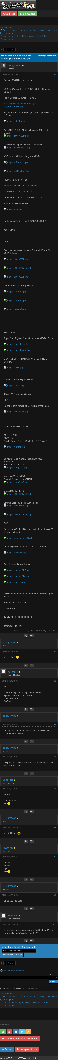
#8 (55, 857)
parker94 (13, 672)
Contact (8, 1049)
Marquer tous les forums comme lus (21, 1038)
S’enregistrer (28, 13)
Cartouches (8, 38)
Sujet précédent (12, 946)
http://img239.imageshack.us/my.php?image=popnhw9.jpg (21, 105)
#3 (55, 681)
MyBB (8, 1058)
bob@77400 (14, 65)
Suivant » (11, 49)
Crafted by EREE (17, 1058)
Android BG (31, 1058)
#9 (55, 895)
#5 (55, 757)
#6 (55, 789)
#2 (55, 651)
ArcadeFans (6, 27)
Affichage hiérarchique (47, 56)
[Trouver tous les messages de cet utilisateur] (26, 636)
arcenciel (13, 915)
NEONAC (8, 780)
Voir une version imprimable (14, 970)
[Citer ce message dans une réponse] (32, 636)
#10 (54, 924)
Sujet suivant (28, 946)
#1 (55, 74)
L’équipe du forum (28, 1049)
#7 (55, 827)
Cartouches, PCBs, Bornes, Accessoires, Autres (25, 35)
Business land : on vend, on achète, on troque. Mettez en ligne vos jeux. (28, 32)
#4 (55, 725)
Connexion (10, 13)
